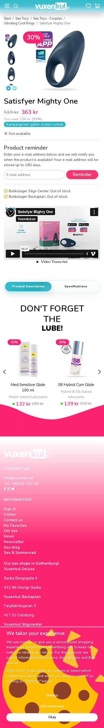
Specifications (75, 286)
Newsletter (14, 541)
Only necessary (52, 706)
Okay (52, 717)
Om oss (10, 530)
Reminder (82, 174)
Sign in (10, 508)
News (9, 536)
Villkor (10, 514)
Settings (52, 695)
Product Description (28, 286)
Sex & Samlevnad (20, 552)
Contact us (13, 519)
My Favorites (15, 525)
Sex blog (12, 547)
